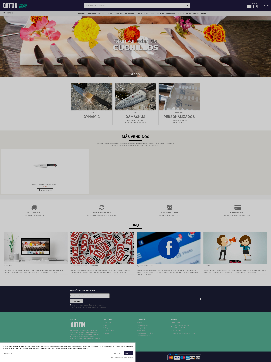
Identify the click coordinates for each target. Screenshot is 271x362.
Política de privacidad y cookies (122, 358)
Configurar (8, 353)
